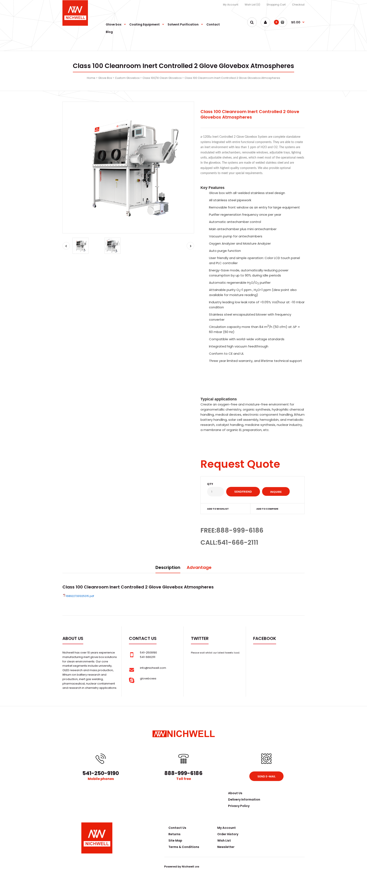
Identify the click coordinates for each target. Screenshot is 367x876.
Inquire (276, 492)
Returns (174, 834)
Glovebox (172, 587)
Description (167, 567)
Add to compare (267, 508)
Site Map (175, 840)
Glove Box (105, 78)
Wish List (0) (252, 4)
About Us (235, 793)
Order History (227, 834)
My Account (230, 4)
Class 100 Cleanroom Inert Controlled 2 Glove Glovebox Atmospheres (232, 78)
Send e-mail (266, 776)
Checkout (298, 4)
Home (91, 78)
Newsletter (225, 847)
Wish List (224, 840)
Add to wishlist (218, 508)
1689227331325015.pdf (80, 596)
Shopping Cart (276, 4)
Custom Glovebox (127, 78)
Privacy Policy (239, 806)
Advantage (199, 567)
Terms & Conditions (183, 847)
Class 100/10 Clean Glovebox (162, 78)
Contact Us (177, 828)
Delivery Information (244, 799)
